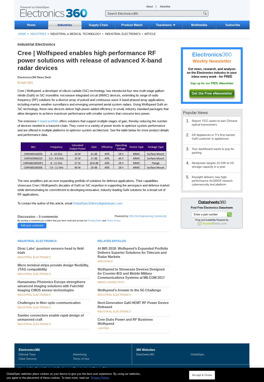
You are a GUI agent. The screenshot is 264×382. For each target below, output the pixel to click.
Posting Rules (95, 220)
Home (31, 25)
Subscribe (232, 25)
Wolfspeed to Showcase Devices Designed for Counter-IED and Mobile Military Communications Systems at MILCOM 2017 (131, 273)
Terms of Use (113, 220)
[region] (132, 375)
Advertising (79, 354)
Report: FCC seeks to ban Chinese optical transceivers (214, 122)
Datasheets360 (145, 354)
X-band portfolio (47, 121)
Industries (65, 25)
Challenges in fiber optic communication (49, 303)
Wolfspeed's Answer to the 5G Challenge (129, 290)
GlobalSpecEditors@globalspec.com (98, 203)
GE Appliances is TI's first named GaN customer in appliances (213, 136)
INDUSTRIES (38, 34)
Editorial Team (27, 354)
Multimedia (199, 25)
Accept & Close (202, 375)
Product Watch (132, 25)
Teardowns (164, 25)
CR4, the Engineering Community (147, 216)
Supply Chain (98, 25)
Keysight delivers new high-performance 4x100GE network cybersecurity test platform (212, 180)
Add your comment (32, 225)
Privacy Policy (100, 377)
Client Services (28, 358)
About (149, 6)
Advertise (165, 6)
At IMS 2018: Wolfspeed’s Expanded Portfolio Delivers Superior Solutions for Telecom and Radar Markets (133, 253)
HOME (22, 34)
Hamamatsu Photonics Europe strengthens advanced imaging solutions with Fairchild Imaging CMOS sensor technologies (51, 286)
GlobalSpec (197, 354)
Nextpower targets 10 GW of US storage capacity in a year (213, 164)
